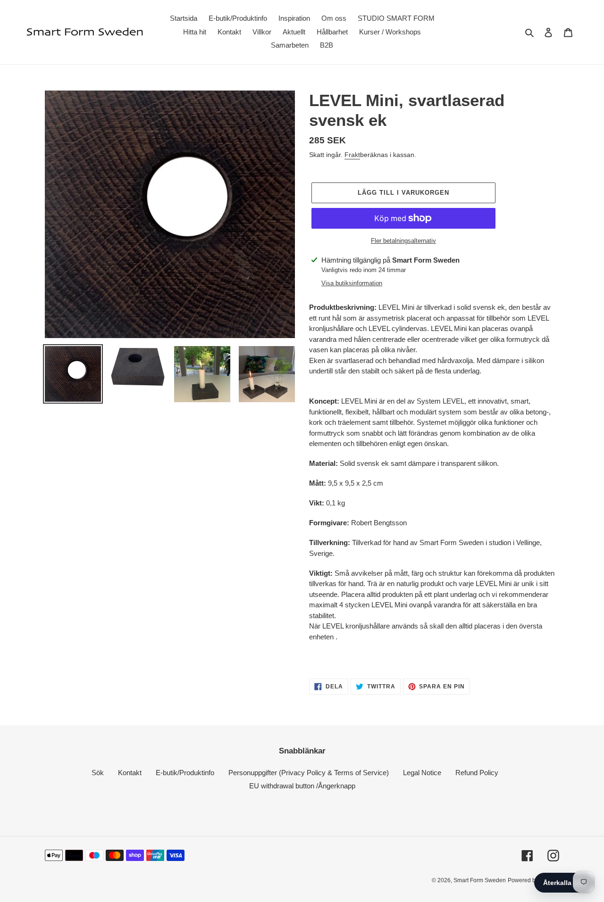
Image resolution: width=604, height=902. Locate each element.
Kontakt (130, 773)
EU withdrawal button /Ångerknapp (302, 786)
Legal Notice (422, 773)
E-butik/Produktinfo (185, 773)
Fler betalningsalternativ (403, 240)
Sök (98, 773)
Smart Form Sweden (479, 880)
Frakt (352, 154)
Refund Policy (476, 773)
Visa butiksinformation (351, 283)
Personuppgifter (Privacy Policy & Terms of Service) (308, 773)
